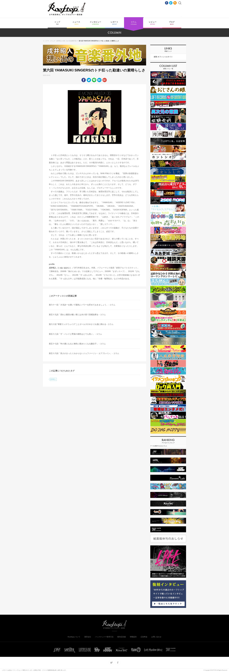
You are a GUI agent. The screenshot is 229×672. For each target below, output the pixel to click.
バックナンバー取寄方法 (104, 637)
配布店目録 (121, 637)
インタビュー (95, 23)
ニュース (76, 23)
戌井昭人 (53, 379)
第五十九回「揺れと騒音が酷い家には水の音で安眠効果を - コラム (77, 315)
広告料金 (144, 637)
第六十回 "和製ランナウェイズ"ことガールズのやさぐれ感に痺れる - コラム (81, 324)
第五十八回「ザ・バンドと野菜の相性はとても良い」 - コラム (75, 334)
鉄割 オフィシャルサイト (163, 57)
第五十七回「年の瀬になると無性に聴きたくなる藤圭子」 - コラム (77, 344)
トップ (57, 23)
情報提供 (133, 637)
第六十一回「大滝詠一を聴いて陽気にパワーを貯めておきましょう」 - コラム (82, 305)
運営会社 (87, 637)
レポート (114, 23)
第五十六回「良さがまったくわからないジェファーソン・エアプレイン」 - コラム (84, 353)
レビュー (152, 23)
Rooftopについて (74, 637)
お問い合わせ (156, 637)
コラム (134, 23)
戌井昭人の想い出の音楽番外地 (66, 41)
